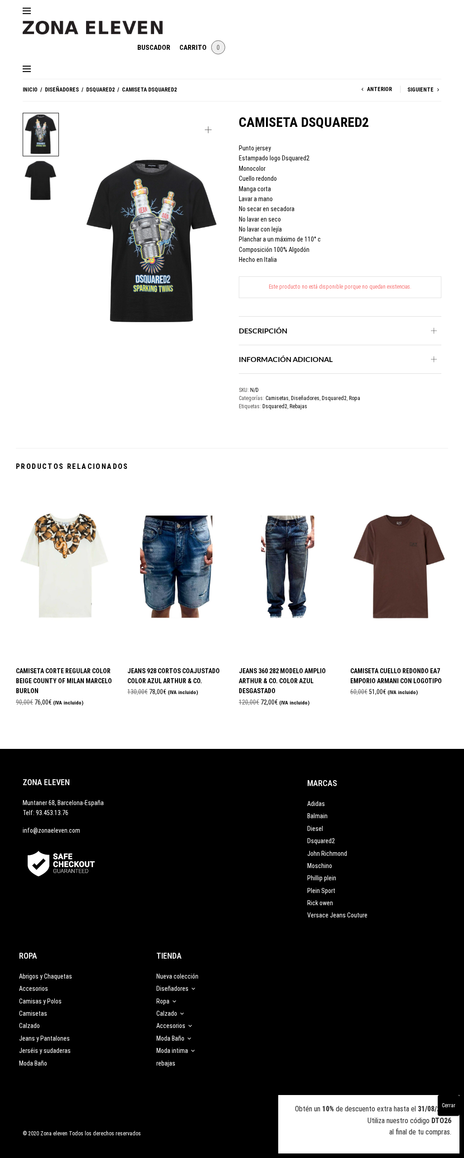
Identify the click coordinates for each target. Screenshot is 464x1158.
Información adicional (286, 359)
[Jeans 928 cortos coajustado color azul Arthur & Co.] (176, 571)
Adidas (316, 803)
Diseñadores (62, 90)
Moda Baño (33, 1063)
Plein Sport (321, 890)
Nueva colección (177, 976)
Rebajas (298, 406)
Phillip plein (321, 878)
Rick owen (320, 903)
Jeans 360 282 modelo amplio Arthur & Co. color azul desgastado (282, 681)
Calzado (29, 1025)
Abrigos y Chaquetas (45, 976)
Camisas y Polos (40, 1001)
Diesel (315, 828)
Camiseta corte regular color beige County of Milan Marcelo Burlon (64, 681)
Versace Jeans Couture (337, 915)
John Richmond (327, 853)
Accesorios (33, 988)
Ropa (354, 398)
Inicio (30, 90)
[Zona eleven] (99, 23)
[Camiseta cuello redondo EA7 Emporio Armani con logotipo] (399, 571)
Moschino (319, 865)
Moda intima (172, 1050)
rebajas (165, 1063)
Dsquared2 (100, 90)
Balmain (317, 816)
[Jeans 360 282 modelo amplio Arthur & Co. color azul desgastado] (288, 571)
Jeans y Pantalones (44, 1038)
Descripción (263, 330)
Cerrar (448, 1105)
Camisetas (277, 398)
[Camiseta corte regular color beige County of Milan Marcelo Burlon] (65, 571)
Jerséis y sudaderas (45, 1050)
